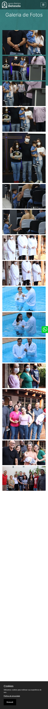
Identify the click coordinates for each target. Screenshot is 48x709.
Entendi (10, 702)
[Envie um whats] (45, 329)
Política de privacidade (12, 696)
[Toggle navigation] (43, 4)
